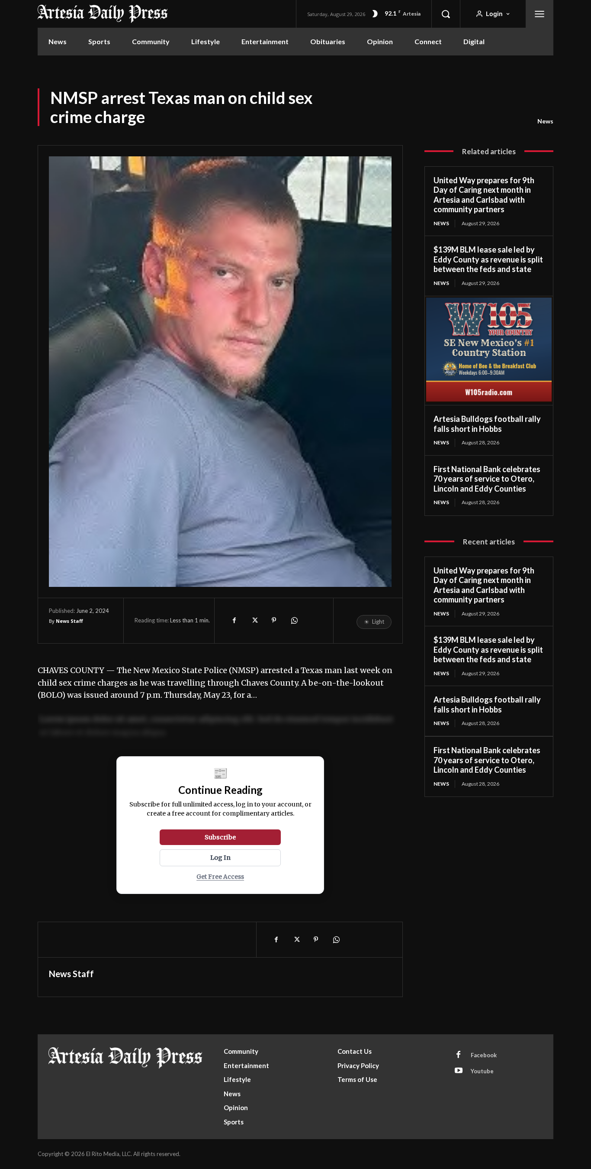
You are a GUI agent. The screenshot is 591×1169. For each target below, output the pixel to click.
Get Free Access (220, 877)
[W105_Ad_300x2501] (489, 400)
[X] (254, 620)
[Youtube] (458, 1071)
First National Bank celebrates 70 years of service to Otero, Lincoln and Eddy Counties (487, 478)
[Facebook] (234, 620)
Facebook (484, 1055)
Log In (220, 857)
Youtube (482, 1071)
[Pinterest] (274, 620)
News (545, 121)
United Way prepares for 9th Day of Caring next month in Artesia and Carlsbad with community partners (484, 194)
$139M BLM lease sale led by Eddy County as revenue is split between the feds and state (488, 259)
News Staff (69, 621)
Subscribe (220, 837)
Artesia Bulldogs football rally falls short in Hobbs (487, 424)
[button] (445, 14)
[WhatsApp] (293, 620)
